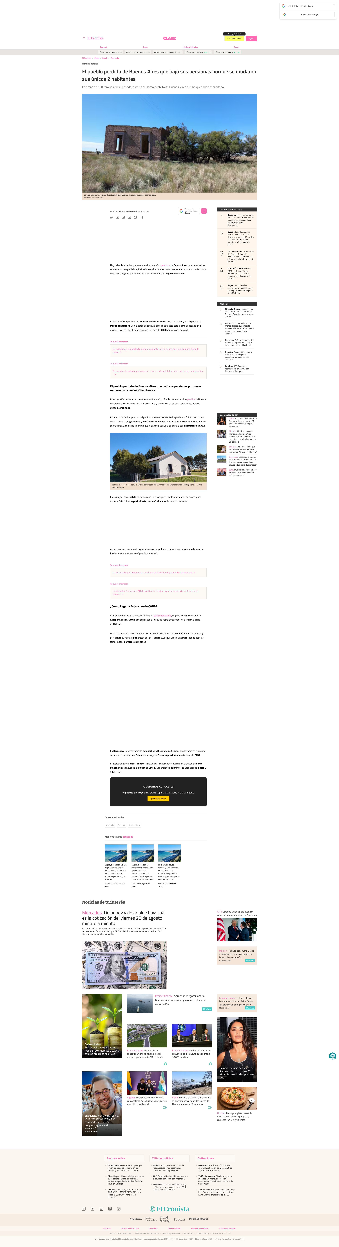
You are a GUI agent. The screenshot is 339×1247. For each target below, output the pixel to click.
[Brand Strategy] (165, 1219)
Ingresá (251, 38)
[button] (332, 1056)
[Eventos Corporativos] (150, 1219)
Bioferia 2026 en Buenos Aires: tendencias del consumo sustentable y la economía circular (239, 273)
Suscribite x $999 (234, 38)
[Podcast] (179, 1219)
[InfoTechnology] (199, 1220)
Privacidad (188, 1233)
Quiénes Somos (174, 1228)
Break (145, 47)
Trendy (236, 47)
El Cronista (86, 58)
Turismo (121, 825)
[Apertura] (135, 1220)
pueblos (191, 399)
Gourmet (103, 47)
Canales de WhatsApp (130, 1228)
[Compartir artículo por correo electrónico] (135, 217)
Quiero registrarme (158, 798)
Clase (96, 58)
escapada (115, 58)
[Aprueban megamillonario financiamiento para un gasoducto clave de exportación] (140, 1006)
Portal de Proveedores (200, 1228)
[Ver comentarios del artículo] (141, 217)
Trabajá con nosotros (227, 1228)
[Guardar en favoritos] (204, 211)
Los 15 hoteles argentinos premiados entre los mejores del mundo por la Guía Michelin (240, 289)
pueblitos (165, 265)
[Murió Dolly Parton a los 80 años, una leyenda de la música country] (221, 472)
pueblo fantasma (162, 615)
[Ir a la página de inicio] (95, 38)
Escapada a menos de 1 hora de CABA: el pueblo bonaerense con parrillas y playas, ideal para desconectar (240, 220)
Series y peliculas (191, 47)
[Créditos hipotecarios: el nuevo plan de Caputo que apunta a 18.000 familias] (192, 1035)
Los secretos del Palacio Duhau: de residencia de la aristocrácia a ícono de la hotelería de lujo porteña (241, 256)
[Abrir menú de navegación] (83, 38)
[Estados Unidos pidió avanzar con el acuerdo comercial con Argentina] (237, 929)
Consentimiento (202, 1233)
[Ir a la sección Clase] (169, 38)
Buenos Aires (134, 825)
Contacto (106, 1228)
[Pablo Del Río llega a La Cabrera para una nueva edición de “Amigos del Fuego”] (221, 449)
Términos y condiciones (171, 1233)
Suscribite (153, 1228)
